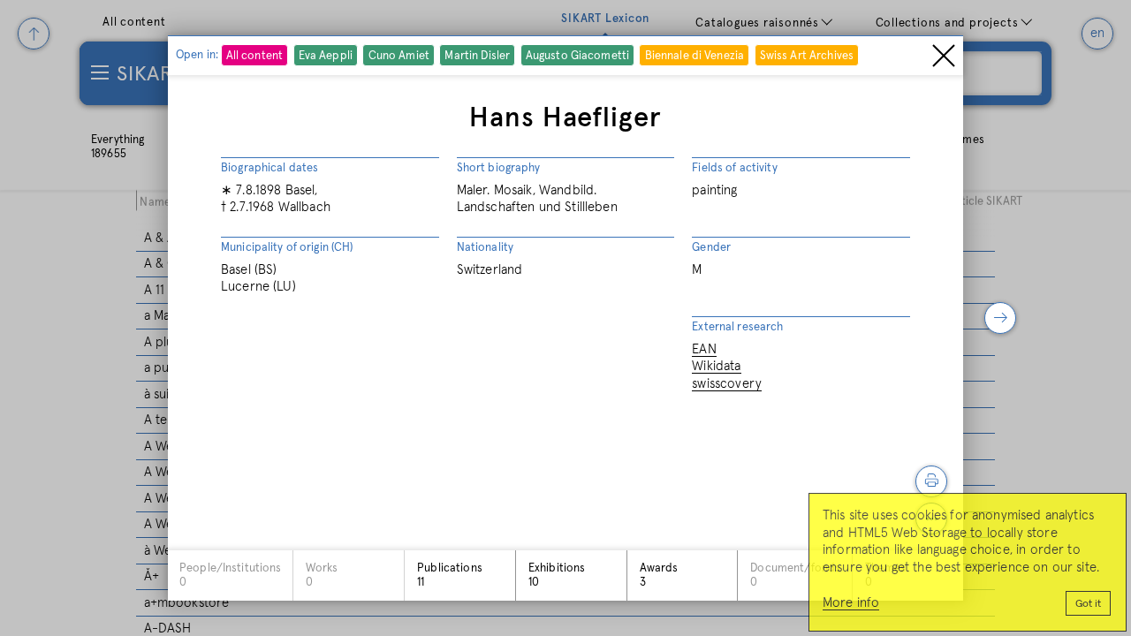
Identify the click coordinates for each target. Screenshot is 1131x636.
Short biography (499, 168)
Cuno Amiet (398, 56)
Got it (1088, 604)
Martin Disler (477, 56)
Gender (711, 248)
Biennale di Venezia (694, 56)
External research (737, 327)
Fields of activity (734, 168)
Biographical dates (269, 168)
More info (851, 603)
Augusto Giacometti (577, 56)
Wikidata (716, 366)
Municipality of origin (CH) (287, 248)
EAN (704, 349)
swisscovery (727, 383)
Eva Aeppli (326, 56)
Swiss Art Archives (807, 56)
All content (254, 56)
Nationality (485, 248)
